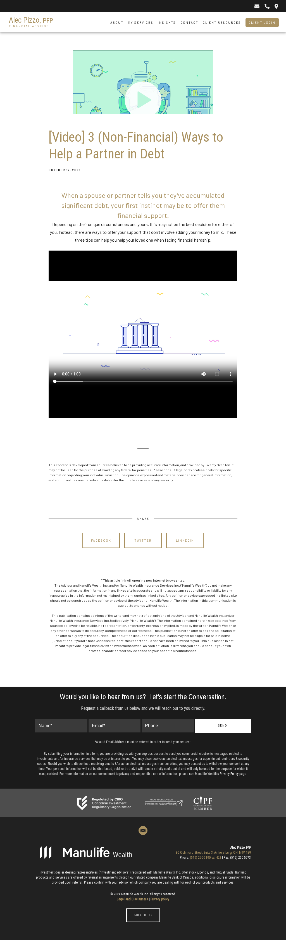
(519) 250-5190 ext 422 (205, 858)
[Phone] (267, 6)
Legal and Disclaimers (132, 899)
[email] (143, 830)
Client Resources (222, 22)
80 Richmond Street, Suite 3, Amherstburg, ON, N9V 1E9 (213, 853)
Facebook (101, 540)
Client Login (262, 22)
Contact (189, 22)
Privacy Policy (229, 774)
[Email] (257, 6)
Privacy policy (160, 899)
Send (222, 725)
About (116, 22)
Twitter (143, 540)
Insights (167, 22)
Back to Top (143, 915)
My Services (140, 22)
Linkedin (185, 540)
